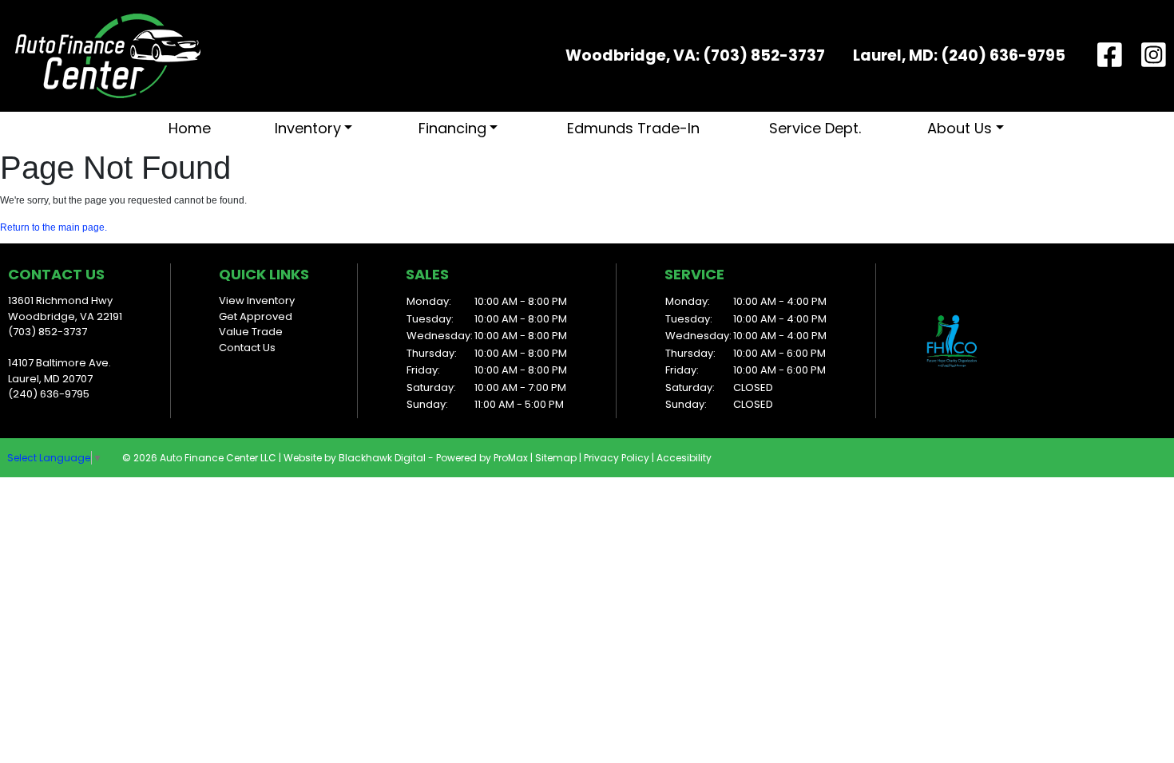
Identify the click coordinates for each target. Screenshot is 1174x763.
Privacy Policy (616, 458)
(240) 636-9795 (1003, 55)
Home (190, 128)
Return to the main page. (53, 227)
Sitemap (556, 458)
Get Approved (255, 316)
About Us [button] (959, 128)
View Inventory (257, 300)
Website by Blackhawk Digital (355, 458)
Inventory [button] (308, 128)
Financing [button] (452, 128)
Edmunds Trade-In (633, 128)
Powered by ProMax (482, 458)
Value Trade (251, 331)
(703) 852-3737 (764, 55)
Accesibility (684, 458)
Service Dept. (815, 128)
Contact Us (247, 347)
